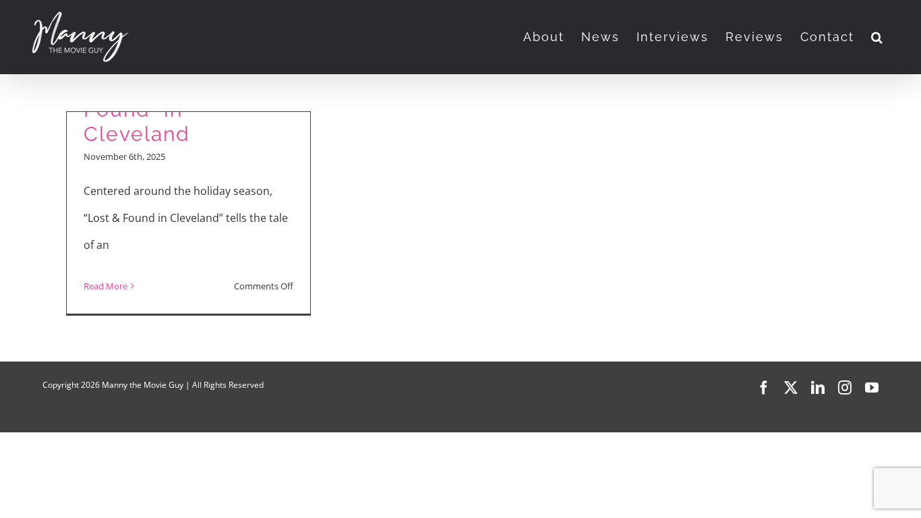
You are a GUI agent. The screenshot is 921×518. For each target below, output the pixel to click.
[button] (877, 37)
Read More (105, 286)
